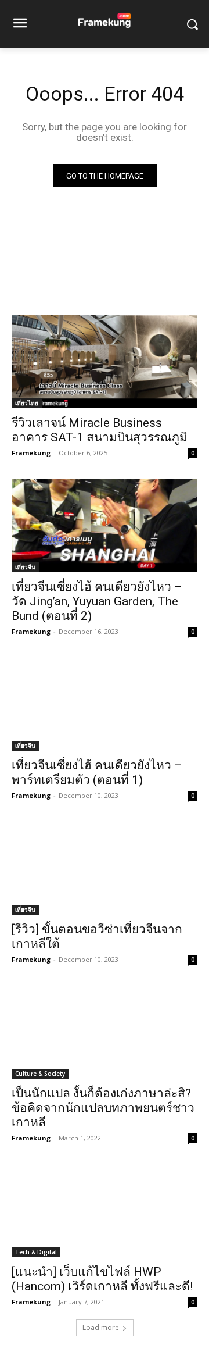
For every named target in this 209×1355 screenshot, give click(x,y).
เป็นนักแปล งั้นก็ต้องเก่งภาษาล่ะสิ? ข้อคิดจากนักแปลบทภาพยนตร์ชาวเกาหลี (103, 1107)
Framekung (31, 452)
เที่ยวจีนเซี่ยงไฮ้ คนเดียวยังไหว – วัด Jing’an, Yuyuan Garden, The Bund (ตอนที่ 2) (97, 601)
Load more (100, 1327)
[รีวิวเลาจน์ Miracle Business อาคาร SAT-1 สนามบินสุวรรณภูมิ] (104, 361)
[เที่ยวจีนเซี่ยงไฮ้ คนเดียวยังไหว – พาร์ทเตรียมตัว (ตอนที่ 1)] (104, 704)
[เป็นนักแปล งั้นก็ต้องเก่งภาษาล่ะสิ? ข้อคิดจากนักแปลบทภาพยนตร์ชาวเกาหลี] (104, 1032)
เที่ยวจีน (25, 567)
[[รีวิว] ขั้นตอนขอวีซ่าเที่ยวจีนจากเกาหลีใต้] (104, 868)
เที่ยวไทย (26, 403)
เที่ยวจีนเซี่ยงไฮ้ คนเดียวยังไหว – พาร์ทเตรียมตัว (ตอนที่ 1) (97, 772)
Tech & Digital (36, 1252)
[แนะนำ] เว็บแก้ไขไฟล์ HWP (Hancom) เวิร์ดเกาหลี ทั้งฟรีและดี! (102, 1279)
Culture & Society (40, 1073)
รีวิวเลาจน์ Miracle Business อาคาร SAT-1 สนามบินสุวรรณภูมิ (100, 430)
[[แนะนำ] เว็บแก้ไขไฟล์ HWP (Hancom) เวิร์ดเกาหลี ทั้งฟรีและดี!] (104, 1210)
